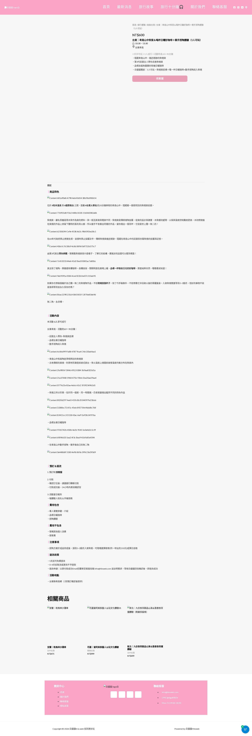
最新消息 (124, 7)
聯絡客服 (219, 7)
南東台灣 (151, 25)
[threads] (242, 7)
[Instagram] (238, 7)
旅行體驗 (142, 25)
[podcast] (246, 7)
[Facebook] (234, 7)
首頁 (106, 7)
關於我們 (198, 7)
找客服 (160, 78)
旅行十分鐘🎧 (172, 7)
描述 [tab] (49, 185)
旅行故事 (146, 7)
